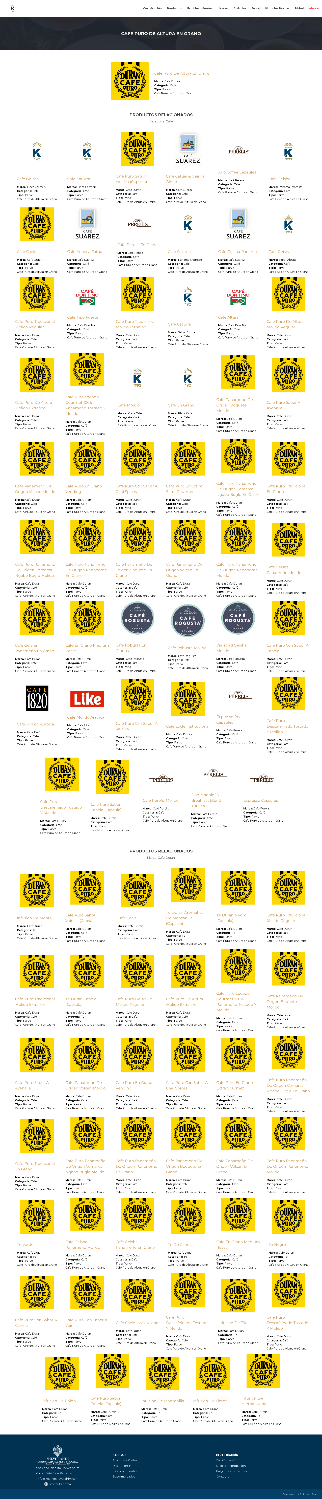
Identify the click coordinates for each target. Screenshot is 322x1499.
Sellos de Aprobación (231, 1465)
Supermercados (124, 1476)
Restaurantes (122, 1465)
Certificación (152, 8)
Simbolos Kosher (277, 8)
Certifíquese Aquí (228, 1460)
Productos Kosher (125, 1460)
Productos (174, 8)
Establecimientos (199, 8)
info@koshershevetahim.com (57, 1478)
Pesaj (256, 8)
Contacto (222, 1476)
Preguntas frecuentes (231, 1471)
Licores (223, 8)
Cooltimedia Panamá (310, 1494)
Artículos (240, 8)
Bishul (299, 8)
